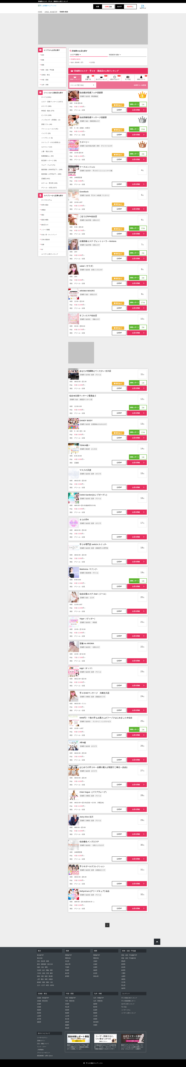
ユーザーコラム (125, 1010)
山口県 (67, 1016)
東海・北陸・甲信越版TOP (129, 955)
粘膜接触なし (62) (47, 156)
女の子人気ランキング (127, 1004)
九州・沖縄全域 (97, 1001)
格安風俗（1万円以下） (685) (51, 174)
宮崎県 (95, 1019)
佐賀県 (95, 1010)
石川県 (123, 982)
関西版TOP (96, 955)
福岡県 (95, 1004)
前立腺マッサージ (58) (49, 160)
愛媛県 (67, 1025)
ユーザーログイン (42, 1037)
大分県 (95, 1016)
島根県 (67, 1013)
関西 (42, 65)
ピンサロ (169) (46, 115)
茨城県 (67, 970)
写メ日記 (124, 1007)
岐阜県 (123, 970)
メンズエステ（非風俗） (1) (50, 120)
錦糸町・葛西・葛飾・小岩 (45, 982)
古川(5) (92, 62)
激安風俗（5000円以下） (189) (51, 169)
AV (41, 249)
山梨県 (123, 976)
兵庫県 (95, 967)
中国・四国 (44, 79)
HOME (40, 12)
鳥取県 (67, 1010)
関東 (42, 60)
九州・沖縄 (44, 84)
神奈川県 (67, 964)
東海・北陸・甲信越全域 (128, 958)
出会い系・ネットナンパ (48, 234)
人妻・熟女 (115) (47, 151)
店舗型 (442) (45, 178)
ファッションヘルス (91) (49, 129)
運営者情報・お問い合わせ (45, 1055)
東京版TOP (40, 955)
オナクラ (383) (46, 106)
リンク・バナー (41, 1046)
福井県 (123, 988)
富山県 (123, 985)
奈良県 (95, 973)
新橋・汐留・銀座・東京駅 (45, 976)
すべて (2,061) (46, 97)
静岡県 (123, 964)
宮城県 (39, 1004)
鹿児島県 (95, 1022)
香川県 (67, 1019)
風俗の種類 (44, 219)
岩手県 (39, 1019)
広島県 (67, 1004)
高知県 (67, 1028)
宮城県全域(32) (75, 59)
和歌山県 (95, 976)
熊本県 (95, 1007)
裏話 (42, 214)
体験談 (43, 209)
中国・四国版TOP (70, 998)
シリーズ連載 (45, 229)
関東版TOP (68, 955)
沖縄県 (95, 1025)
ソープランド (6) (47, 138)
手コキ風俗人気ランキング (129, 998)
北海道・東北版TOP (51, 12)
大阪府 (95, 961)
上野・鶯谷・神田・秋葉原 (45, 979)
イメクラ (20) (46, 133)
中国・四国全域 (69, 1001)
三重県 (123, 973)
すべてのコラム (46, 200)
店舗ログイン (41, 1040)
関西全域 (95, 958)
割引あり (119, 105)
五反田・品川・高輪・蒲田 (45, 970)
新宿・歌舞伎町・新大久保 (45, 964)
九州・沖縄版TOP (98, 998)
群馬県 (67, 976)
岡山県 (67, 1007)
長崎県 (95, 1013)
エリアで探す (75, 54)
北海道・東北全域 (42, 1001)
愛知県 (123, 961)
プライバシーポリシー (43, 1052)
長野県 (123, 979)
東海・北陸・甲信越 (47, 69)
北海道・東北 (45, 74)
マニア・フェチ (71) (48, 165)
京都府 (95, 964)
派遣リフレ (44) (46, 124)
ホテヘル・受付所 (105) (49, 183)
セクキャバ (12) (46, 147)
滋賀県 (95, 970)
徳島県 (67, 1022)
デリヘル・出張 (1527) (49, 187)
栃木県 (67, 973)
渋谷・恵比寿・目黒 (43, 961)
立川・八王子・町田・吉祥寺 (45, 985)
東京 (42, 55)
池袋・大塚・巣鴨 (42, 967)
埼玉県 (67, 961)
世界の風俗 (44, 205)
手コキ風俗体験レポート (128, 1001)
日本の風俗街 (45, 239)
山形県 (39, 1016)
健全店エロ (44, 224)
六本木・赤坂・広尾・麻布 (45, 973)
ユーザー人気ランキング (49, 254)
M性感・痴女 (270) (47, 111)
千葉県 (67, 967)
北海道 (39, 1007)
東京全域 (39, 958)
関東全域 (67, 958)
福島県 (39, 1022)
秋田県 (39, 1013)
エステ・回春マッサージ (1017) (52, 102)
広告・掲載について (43, 1043)
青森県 (39, 1010)
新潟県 (123, 967)
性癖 (42, 244)
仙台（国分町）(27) (77, 62)
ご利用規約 (40, 1049)
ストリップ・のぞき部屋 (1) (50, 142)
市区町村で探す (114, 55)
